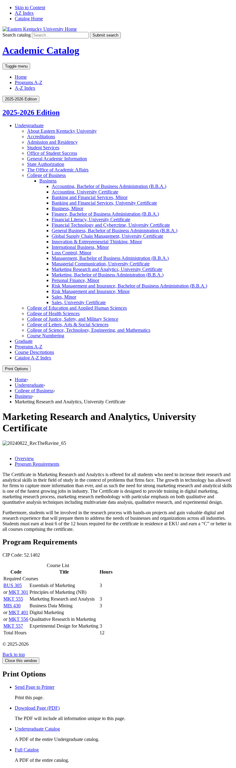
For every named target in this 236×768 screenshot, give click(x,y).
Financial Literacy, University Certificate (91, 219)
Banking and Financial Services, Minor (90, 197)
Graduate (24, 341)
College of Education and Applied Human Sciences (77, 308)
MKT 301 (18, 592)
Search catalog (16, 34)
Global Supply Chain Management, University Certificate (107, 236)
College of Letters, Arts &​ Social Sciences (67, 324)
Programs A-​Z (28, 346)
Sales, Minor (64, 297)
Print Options (16, 368)
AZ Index (24, 13)
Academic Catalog (40, 50)
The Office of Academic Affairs (57, 169)
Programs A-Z (28, 82)
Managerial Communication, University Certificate (101, 263)
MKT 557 (13, 626)
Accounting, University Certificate (85, 191)
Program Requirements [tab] (37, 464)
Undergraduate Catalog (37, 728)
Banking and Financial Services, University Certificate (104, 203)
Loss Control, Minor (71, 252)
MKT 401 (18, 612)
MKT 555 (13, 598)
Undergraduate (29, 125)
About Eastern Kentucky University (62, 131)
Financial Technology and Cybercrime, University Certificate (111, 225)
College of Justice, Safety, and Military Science (72, 319)
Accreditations (41, 136)
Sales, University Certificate (79, 302)
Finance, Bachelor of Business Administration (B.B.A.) (105, 214)
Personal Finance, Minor (75, 280)
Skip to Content (30, 7)
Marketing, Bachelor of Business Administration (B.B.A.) (107, 274)
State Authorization (45, 164)
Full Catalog (27, 749)
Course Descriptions (34, 352)
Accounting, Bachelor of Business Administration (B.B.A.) (109, 186)
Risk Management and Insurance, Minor (91, 291)
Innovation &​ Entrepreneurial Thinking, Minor (97, 241)
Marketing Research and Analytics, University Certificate (107, 269)
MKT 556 (18, 619)
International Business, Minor (80, 247)
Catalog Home (29, 18)
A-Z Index (25, 88)
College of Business (46, 175)
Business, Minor (67, 208)
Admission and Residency (52, 142)
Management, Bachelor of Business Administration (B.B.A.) (110, 258)
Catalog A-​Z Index (33, 357)
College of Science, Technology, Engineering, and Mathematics (88, 330)
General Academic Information (57, 158)
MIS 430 (12, 605)
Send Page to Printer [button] (34, 687)
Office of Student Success (52, 153)
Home (21, 77)
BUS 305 (12, 585)
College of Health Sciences (53, 313)
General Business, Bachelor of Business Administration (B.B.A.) (114, 230)
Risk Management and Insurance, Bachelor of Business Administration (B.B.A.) (129, 285)
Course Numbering (45, 335)
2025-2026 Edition (31, 112)
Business (48, 180)
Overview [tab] (24, 458)
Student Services (43, 147)
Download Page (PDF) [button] (37, 708)
